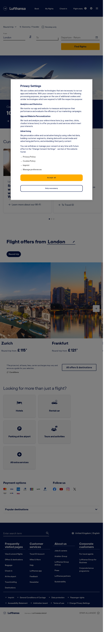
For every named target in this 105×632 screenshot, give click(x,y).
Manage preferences (32, 169)
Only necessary (51, 188)
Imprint (26, 165)
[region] (52, 139)
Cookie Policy (29, 161)
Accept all (51, 178)
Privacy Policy (29, 157)
